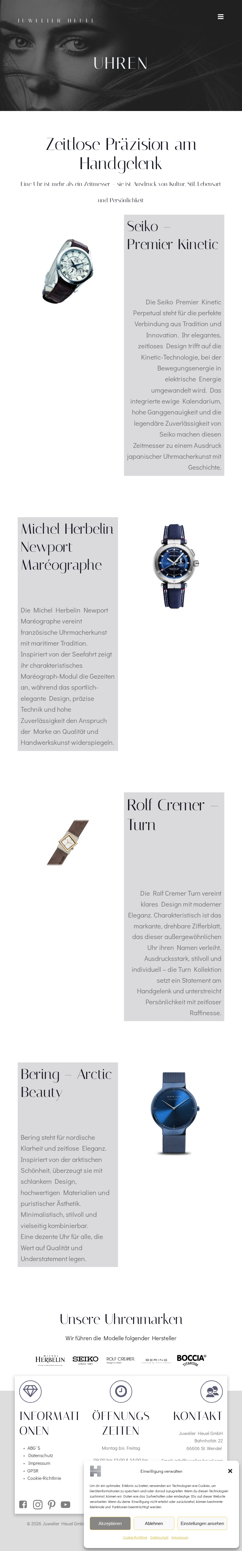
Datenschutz (159, 1537)
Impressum (179, 1537)
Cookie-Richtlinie (135, 1537)
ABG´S (33, 1448)
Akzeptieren (110, 1523)
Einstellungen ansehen (202, 1523)
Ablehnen (154, 1523)
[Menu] (221, 17)
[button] (230, 1471)
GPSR (32, 1470)
